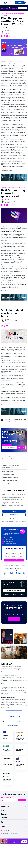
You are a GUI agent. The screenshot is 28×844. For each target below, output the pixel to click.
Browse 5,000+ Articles (7, 467)
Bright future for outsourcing (19, 750)
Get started (14, 560)
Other (21, 556)
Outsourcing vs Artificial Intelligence (10, 465)
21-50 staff (7, 556)
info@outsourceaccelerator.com (10, 833)
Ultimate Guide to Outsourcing (9, 459)
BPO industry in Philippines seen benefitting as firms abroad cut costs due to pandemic (7, 779)
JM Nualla (7, 199)
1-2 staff (7, 553)
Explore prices (21, 447)
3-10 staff (14, 553)
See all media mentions (12, 725)
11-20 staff (21, 553)
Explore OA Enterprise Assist (14, 590)
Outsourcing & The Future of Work (10, 461)
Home (2, 13)
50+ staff (14, 556)
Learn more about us (14, 712)
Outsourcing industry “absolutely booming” (7, 737)
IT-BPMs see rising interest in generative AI (11, 421)
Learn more (14, 511)
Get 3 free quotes (19, 2)
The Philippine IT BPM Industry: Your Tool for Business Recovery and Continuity (20, 764)
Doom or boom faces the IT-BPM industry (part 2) (6, 751)
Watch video (14, 717)
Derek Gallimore (8, 30)
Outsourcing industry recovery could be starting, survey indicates (20, 737)
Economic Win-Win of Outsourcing (10, 463)
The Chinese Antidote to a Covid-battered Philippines (7, 763)
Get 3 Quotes (21, 8)
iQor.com (10, 170)
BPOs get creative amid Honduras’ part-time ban (14, 419)
